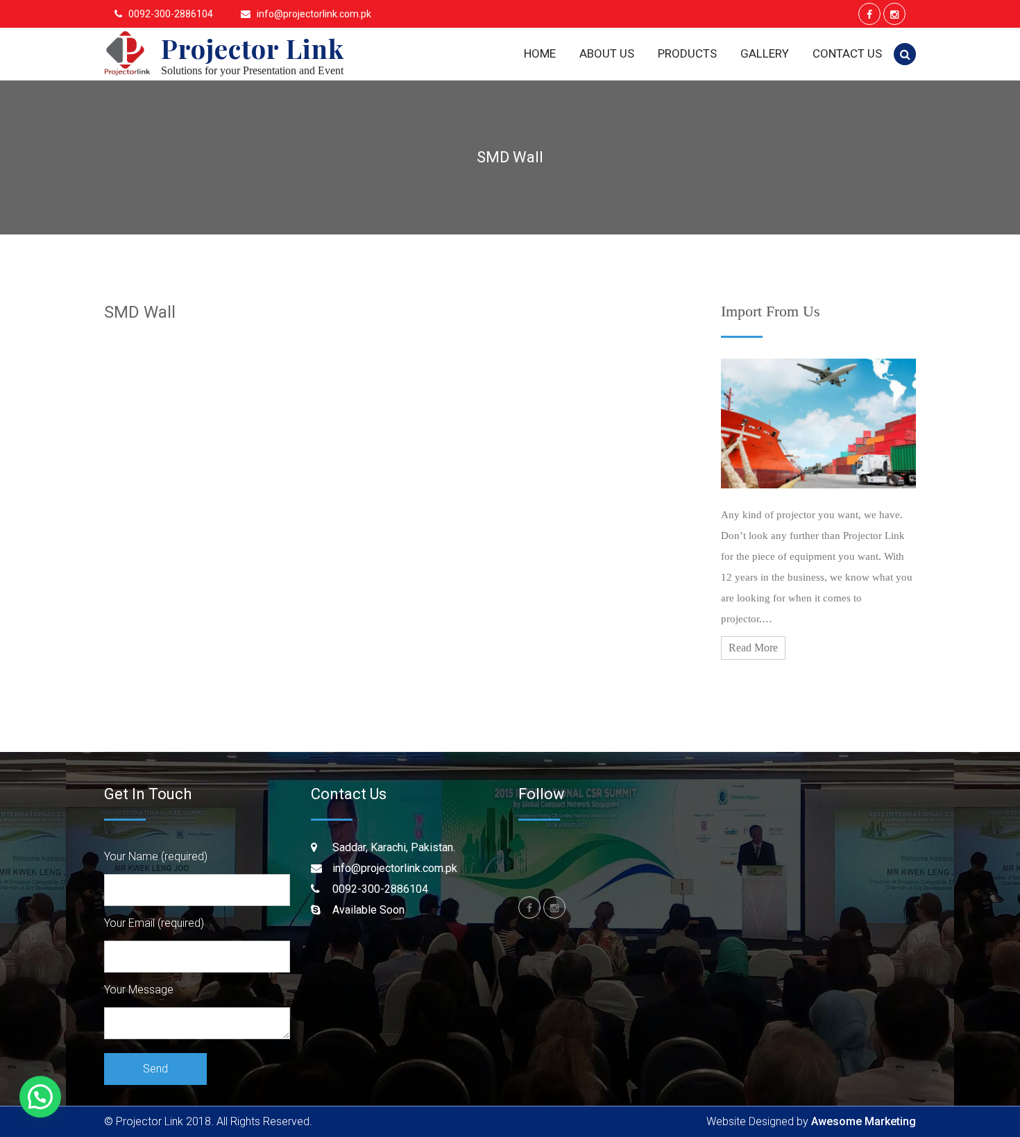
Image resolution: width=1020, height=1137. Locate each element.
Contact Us (847, 53)
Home (540, 53)
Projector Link (252, 48)
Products (687, 53)
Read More (753, 647)
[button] (40, 1097)
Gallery (764, 53)
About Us (606, 53)
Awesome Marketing (863, 1121)
